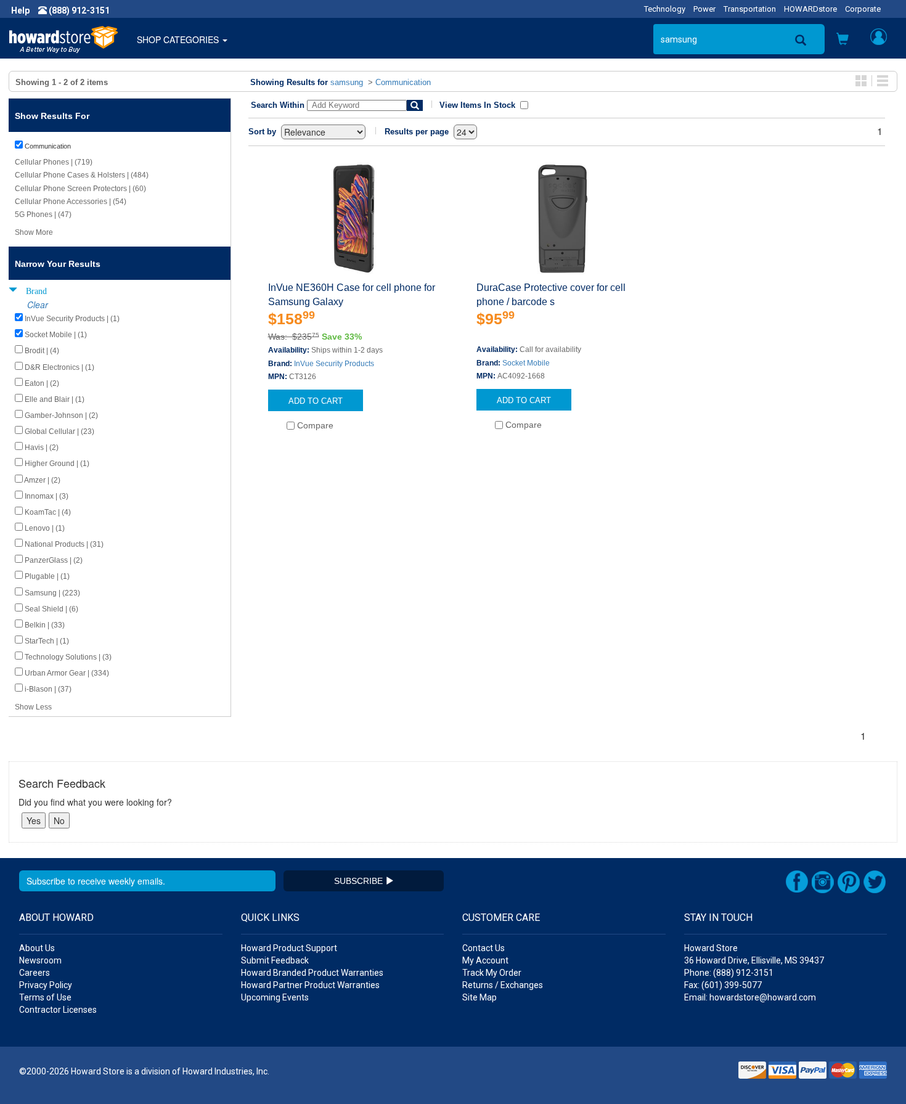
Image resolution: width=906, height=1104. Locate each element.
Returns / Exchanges (502, 985)
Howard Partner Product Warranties (310, 985)
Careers (34, 973)
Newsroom (40, 960)
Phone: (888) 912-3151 (728, 973)
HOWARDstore (810, 9)
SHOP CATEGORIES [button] (179, 39)
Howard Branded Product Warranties (312, 973)
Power (704, 9)
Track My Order (491, 973)
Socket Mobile (526, 363)
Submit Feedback (275, 960)
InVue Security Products (334, 363)
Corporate (863, 9)
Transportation (750, 9)
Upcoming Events (275, 997)
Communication (403, 82)
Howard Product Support (289, 948)
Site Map (479, 997)
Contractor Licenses (58, 1010)
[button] (842, 40)
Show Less (33, 707)
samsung (346, 82)
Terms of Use (45, 997)
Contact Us (483, 948)
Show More (34, 232)
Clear (37, 304)
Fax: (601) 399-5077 (723, 985)
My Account (485, 960)
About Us (37, 948)
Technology (664, 9)
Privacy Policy (45, 985)
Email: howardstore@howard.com (750, 997)
